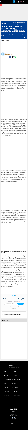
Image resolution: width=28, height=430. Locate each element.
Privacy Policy (13, 414)
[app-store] (15, 418)
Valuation (6, 314)
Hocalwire (23, 425)
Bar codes (18, 314)
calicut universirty (13, 314)
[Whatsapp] (15, 57)
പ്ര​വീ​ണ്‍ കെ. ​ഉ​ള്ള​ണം (9, 54)
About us (13, 411)
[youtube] (16, 367)
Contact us (13, 412)
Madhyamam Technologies (12, 425)
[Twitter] (13, 57)
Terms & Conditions (14, 415)
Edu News (3, 23)
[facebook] (10, 57)
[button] (2, 2)
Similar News (5, 320)
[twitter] (11, 367)
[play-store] (13, 418)
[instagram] (14, 367)
